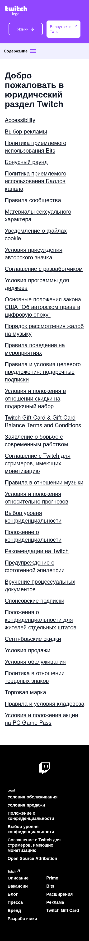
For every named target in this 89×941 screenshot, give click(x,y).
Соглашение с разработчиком (44, 268)
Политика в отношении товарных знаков (35, 676)
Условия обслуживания (35, 661)
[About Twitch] (44, 768)
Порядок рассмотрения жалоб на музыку (44, 329)
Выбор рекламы (26, 131)
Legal (11, 790)
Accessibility (20, 119)
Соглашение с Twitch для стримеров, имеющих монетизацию (37, 463)
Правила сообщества (33, 199)
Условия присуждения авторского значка (33, 253)
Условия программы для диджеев (37, 284)
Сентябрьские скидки (33, 638)
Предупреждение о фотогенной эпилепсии (35, 566)
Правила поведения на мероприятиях (35, 348)
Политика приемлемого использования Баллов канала (35, 180)
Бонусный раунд (26, 161)
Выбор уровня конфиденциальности (33, 516)
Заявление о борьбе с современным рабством (36, 440)
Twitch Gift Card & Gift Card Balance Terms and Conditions (43, 421)
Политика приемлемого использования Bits (35, 146)
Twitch (12, 871)
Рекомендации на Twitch (37, 550)
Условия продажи (27, 650)
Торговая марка (25, 692)
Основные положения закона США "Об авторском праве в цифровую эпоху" (43, 306)
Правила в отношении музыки (44, 482)
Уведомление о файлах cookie (36, 234)
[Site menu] (33, 51)
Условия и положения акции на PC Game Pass (41, 718)
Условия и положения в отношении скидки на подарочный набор (35, 398)
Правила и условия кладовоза (44, 703)
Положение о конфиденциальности (33, 535)
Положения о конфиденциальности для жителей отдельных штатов (40, 619)
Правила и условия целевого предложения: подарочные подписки (43, 371)
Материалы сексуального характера (38, 215)
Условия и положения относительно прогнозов (36, 497)
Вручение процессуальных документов (40, 585)
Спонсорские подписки (34, 600)
